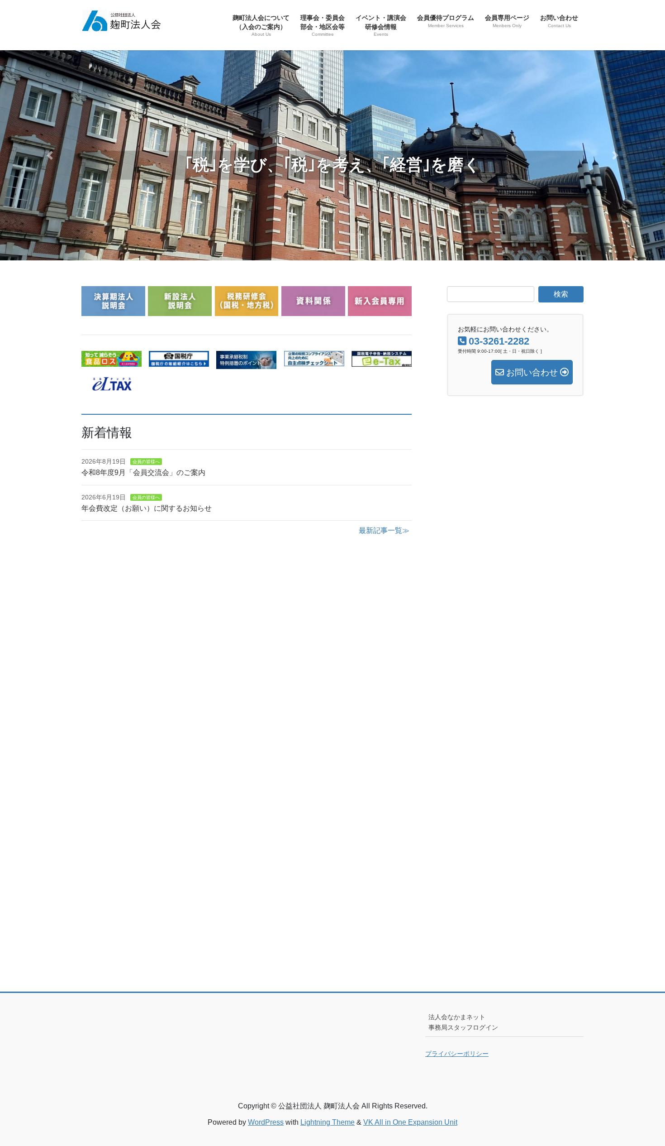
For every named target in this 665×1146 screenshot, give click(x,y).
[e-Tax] (382, 361)
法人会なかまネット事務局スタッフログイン (463, 1022)
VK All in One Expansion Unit (410, 1122)
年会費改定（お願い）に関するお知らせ (146, 508)
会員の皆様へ (146, 461)
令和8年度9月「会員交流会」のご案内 (143, 472)
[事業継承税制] (246, 363)
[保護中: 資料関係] (313, 310)
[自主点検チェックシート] (314, 360)
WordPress (266, 1122)
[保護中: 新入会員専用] (380, 310)
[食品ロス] (111, 361)
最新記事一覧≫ (384, 530)
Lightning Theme (327, 1122)
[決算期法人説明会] (113, 310)
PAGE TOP (641, 1104)
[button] (50, 155)
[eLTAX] (111, 385)
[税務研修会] (247, 310)
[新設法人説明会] (180, 310)
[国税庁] (179, 361)
